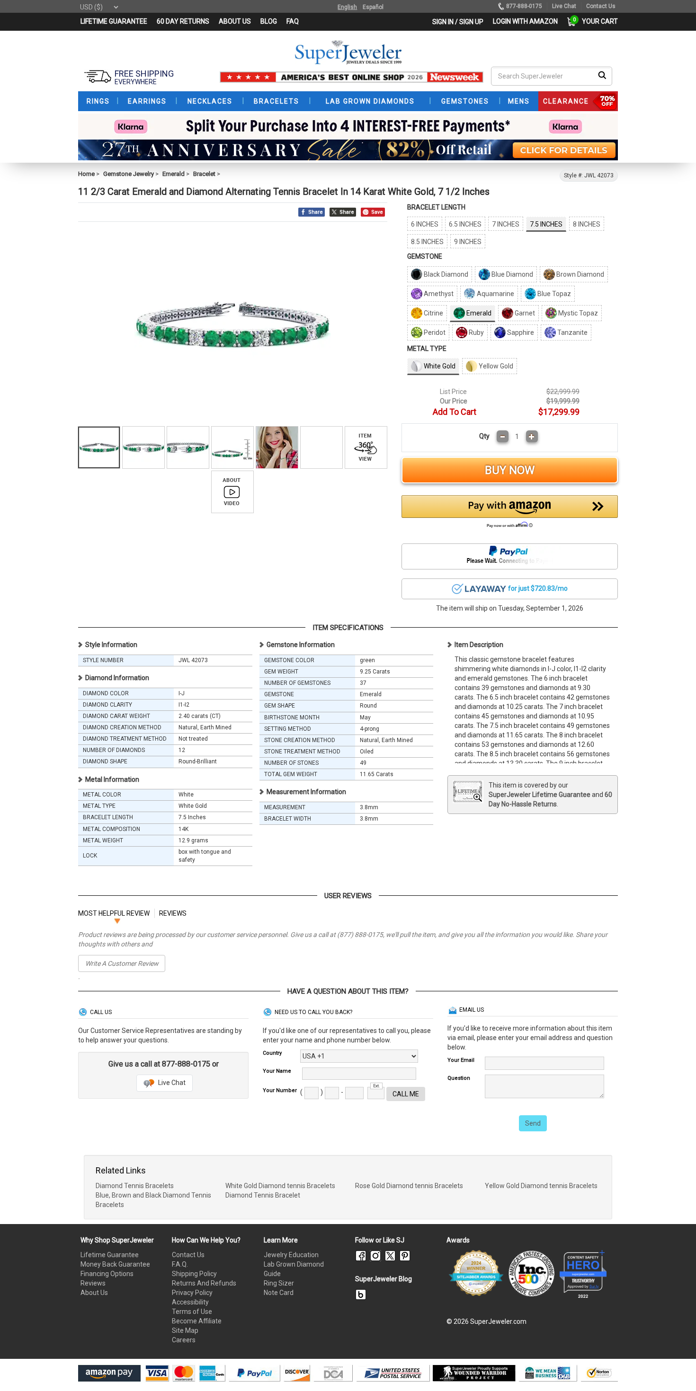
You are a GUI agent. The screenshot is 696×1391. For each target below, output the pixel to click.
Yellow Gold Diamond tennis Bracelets (541, 1186)
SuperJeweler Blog (383, 1279)
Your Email (460, 1060)
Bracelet (204, 173)
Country (272, 1053)
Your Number (280, 1090)
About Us (94, 1292)
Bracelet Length (436, 207)
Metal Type (426, 348)
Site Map (185, 1330)
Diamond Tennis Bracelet (262, 1195)
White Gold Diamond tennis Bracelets (280, 1186)
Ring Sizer (279, 1283)
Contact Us (188, 1255)
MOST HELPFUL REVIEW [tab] (114, 913)
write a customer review (122, 963)
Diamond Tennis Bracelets (135, 1186)
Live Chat (171, 1082)
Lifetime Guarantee (109, 1255)
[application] (675, 1367)
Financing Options (107, 1273)
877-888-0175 (524, 6)
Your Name (277, 1071)
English (347, 7)
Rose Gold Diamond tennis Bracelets (409, 1186)
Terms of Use (192, 1311)
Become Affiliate (197, 1321)
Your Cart (597, 21)
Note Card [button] (279, 1292)
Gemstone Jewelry (128, 173)
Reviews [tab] (173, 913)
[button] (510, 514)
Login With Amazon (525, 21)
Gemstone (424, 256)
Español (373, 7)
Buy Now (510, 470)
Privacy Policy (192, 1292)
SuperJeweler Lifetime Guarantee (539, 794)
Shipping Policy (194, 1273)
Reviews (93, 1283)
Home (86, 173)
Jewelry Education (291, 1255)
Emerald (173, 173)
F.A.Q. (180, 1264)
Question (458, 1078)
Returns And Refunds (204, 1283)
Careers (184, 1340)
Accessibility (190, 1302)
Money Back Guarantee (115, 1264)
